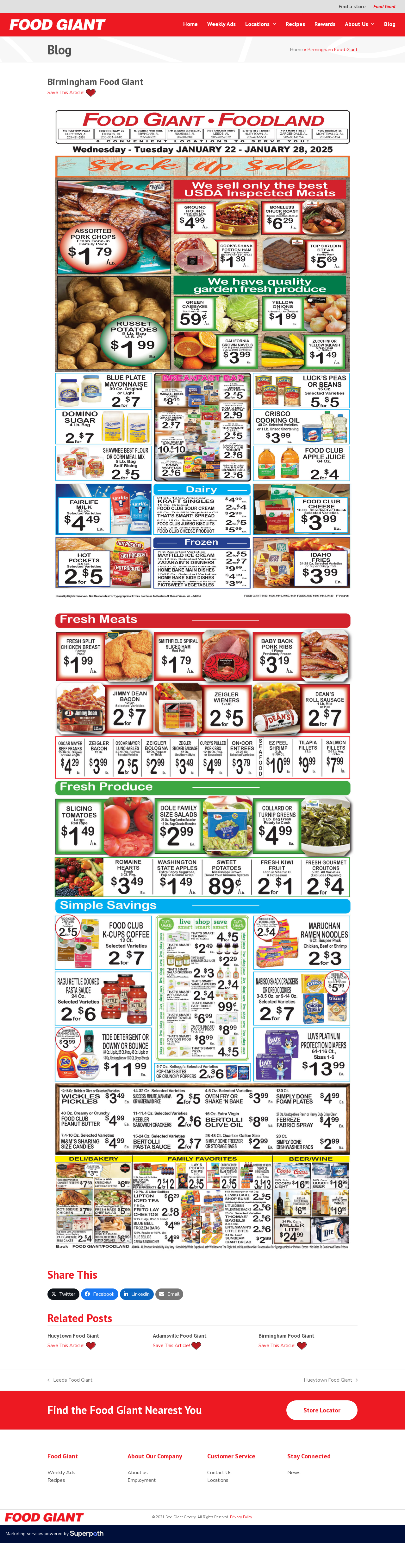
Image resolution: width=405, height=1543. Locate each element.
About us (138, 1472)
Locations (217, 1480)
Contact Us (219, 1472)
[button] (63, 1294)
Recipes (56, 1480)
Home (296, 49)
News (294, 1472)
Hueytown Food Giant (73, 1335)
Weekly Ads (61, 1472)
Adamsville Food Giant (180, 1335)
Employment (142, 1480)
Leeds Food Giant (69, 1380)
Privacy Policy (240, 1517)
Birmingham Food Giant (287, 1335)
